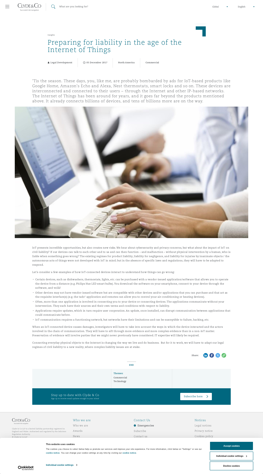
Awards (78, 430)
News (76, 436)
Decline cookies (231, 466)
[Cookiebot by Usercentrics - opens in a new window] (25, 468)
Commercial (120, 377)
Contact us (140, 436)
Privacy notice (204, 430)
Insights (51, 35)
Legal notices (203, 425)
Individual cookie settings (60, 465)
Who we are (80, 425)
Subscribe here (193, 396)
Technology (120, 381)
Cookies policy (204, 436)
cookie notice (53, 453)
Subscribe (140, 431)
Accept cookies (231, 446)
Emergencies (146, 425)
